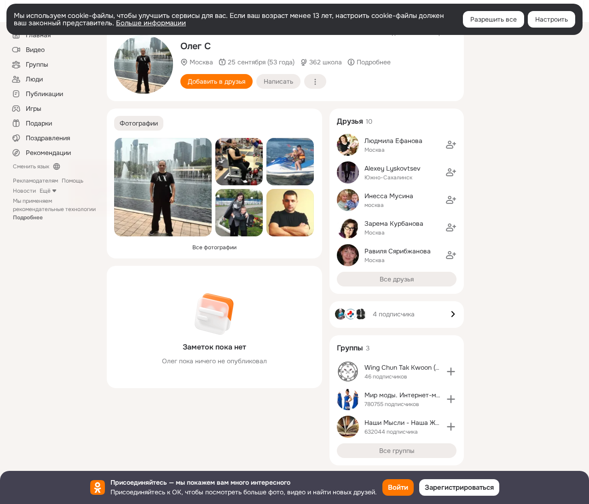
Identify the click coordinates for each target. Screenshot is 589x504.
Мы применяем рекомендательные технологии (54, 209)
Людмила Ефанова (393, 141)
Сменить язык (31, 166)
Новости (24, 191)
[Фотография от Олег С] (143, 64)
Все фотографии (214, 247)
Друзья (350, 121)
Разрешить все (493, 19)
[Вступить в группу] (450, 371)
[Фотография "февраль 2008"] (290, 212)
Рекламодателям (35, 180)
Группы (350, 348)
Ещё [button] (45, 191)
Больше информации (151, 23)
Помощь (72, 180)
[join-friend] (450, 144)
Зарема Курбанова (393, 223)
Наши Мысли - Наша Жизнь (406, 422)
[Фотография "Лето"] (290, 161)
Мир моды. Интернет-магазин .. (413, 395)
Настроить (551, 19)
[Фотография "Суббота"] (239, 161)
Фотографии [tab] (139, 123)
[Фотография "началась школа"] (239, 212)
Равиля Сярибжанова (397, 251)
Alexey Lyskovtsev (392, 168)
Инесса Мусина (388, 196)
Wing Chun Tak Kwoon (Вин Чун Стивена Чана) (435, 367)
